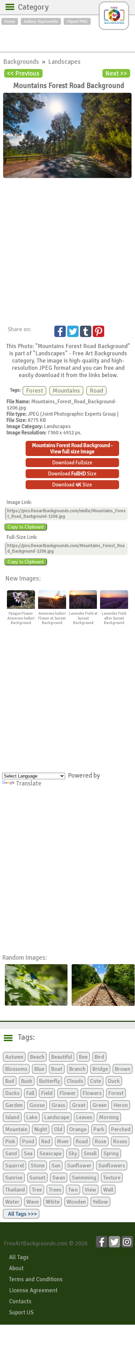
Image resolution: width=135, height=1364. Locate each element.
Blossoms (16, 1069)
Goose (37, 1105)
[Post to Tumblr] (85, 331)
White (53, 1201)
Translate (29, 783)
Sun (56, 1165)
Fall (30, 1093)
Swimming (84, 1177)
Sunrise (13, 1177)
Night (40, 1129)
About (16, 1268)
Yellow (100, 1201)
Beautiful (61, 1057)
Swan (58, 1177)
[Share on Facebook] (60, 331)
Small (90, 1153)
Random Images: (24, 957)
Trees (55, 1189)
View (90, 1189)
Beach (37, 1057)
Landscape (56, 1117)
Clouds (75, 1081)
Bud (9, 1081)
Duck (114, 1081)
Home (9, 21)
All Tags (19, 1257)
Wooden (76, 1201)
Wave (32, 1201)
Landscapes (64, 62)
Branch (77, 1069)
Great (79, 1105)
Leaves (84, 1117)
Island (12, 1117)
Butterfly (49, 1081)
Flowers (92, 1093)
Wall (108, 1189)
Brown (122, 1069)
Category (30, 7)
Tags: (22, 1037)
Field (47, 1093)
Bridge (100, 1069)
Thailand (15, 1189)
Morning (109, 1117)
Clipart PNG (77, 21)
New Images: (23, 578)
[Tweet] (73, 331)
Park (98, 1129)
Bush (26, 1081)
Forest (34, 390)
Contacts (20, 1301)
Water (12, 1201)
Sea (28, 1153)
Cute (95, 1081)
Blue (39, 1069)
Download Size (72, 474)
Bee (83, 1057)
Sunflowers (111, 1165)
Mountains (66, 390)
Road (96, 390)
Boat (56, 1069)
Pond (28, 1141)
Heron (121, 1105)
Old (58, 1129)
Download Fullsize (72, 462)
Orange (78, 1129)
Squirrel (14, 1165)
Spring (111, 1153)
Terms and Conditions (36, 1279)
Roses (120, 1141)
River (63, 1141)
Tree (37, 1189)
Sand (11, 1153)
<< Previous (23, 73)
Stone (38, 1165)
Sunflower (79, 1165)
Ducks (12, 1093)
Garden (13, 1105)
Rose (100, 1141)
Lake (31, 1117)
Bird (99, 1057)
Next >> (116, 73)
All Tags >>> (21, 1213)
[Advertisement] (67, 36)
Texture (111, 1177)
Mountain (16, 1129)
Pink (10, 1141)
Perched (120, 1129)
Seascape (50, 1153)
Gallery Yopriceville (41, 21)
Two (73, 1189)
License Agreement (33, 1290)
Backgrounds (21, 62)
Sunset (37, 1177)
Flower (68, 1093)
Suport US (21, 1312)
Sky (73, 1153)
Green (99, 1105)
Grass (58, 1105)
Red (45, 1141)
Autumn (14, 1057)
